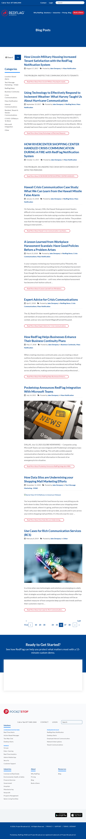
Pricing (64, 13)
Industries (56, 13)
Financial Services (9, 780)
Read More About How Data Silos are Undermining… (44, 520)
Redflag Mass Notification (55, 732)
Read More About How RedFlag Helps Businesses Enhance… (46, 376)
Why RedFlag (38, 13)
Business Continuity (12, 92)
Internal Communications (11, 105)
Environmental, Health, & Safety (14, 777)
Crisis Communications (11, 96)
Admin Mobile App (10, 757)
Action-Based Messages (11, 735)
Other (7, 130)
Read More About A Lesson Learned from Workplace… (44, 288)
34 (53, 625)
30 (44, 625)
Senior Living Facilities (11, 799)
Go (18, 57)
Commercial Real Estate (11, 774)
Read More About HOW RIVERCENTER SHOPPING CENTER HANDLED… (51, 176)
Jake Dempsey (55, 68)
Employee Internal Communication (58, 738)
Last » (79, 621)
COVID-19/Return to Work (11, 119)
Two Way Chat (8, 738)
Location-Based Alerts (10, 78)
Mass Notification (11, 101)
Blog (69, 13)
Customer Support (10, 763)
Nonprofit (7, 792)
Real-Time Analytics (10, 754)
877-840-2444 (31, 722)
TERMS (65, 826)
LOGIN (54, 722)
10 (36, 625)
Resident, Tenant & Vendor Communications (11, 112)
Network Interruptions (54, 741)
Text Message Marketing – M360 (11, 83)
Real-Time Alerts (9, 732)
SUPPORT (58, 826)
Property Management (11, 796)
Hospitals (7, 786)
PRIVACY (49, 826)
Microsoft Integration (9, 125)
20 (40, 625)
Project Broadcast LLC (23, 826)
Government (8, 783)
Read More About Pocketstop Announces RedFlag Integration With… (49, 466)
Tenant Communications (55, 745)
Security (6, 760)
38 (69, 625)
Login (51, 3)
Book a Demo (78, 12)
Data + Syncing (8, 751)
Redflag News (10, 88)
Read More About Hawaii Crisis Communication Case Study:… (47, 231)
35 (57, 625)
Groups (6, 748)
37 (65, 625)
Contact (43, 3)
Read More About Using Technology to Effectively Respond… (46, 133)
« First (26, 621)
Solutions (47, 13)
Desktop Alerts (8, 741)
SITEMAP (73, 826)
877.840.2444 (16, 3)
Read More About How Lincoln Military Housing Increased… (46, 81)
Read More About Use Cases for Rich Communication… (45, 610)
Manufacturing (8, 789)
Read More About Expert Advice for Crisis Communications (46, 326)
